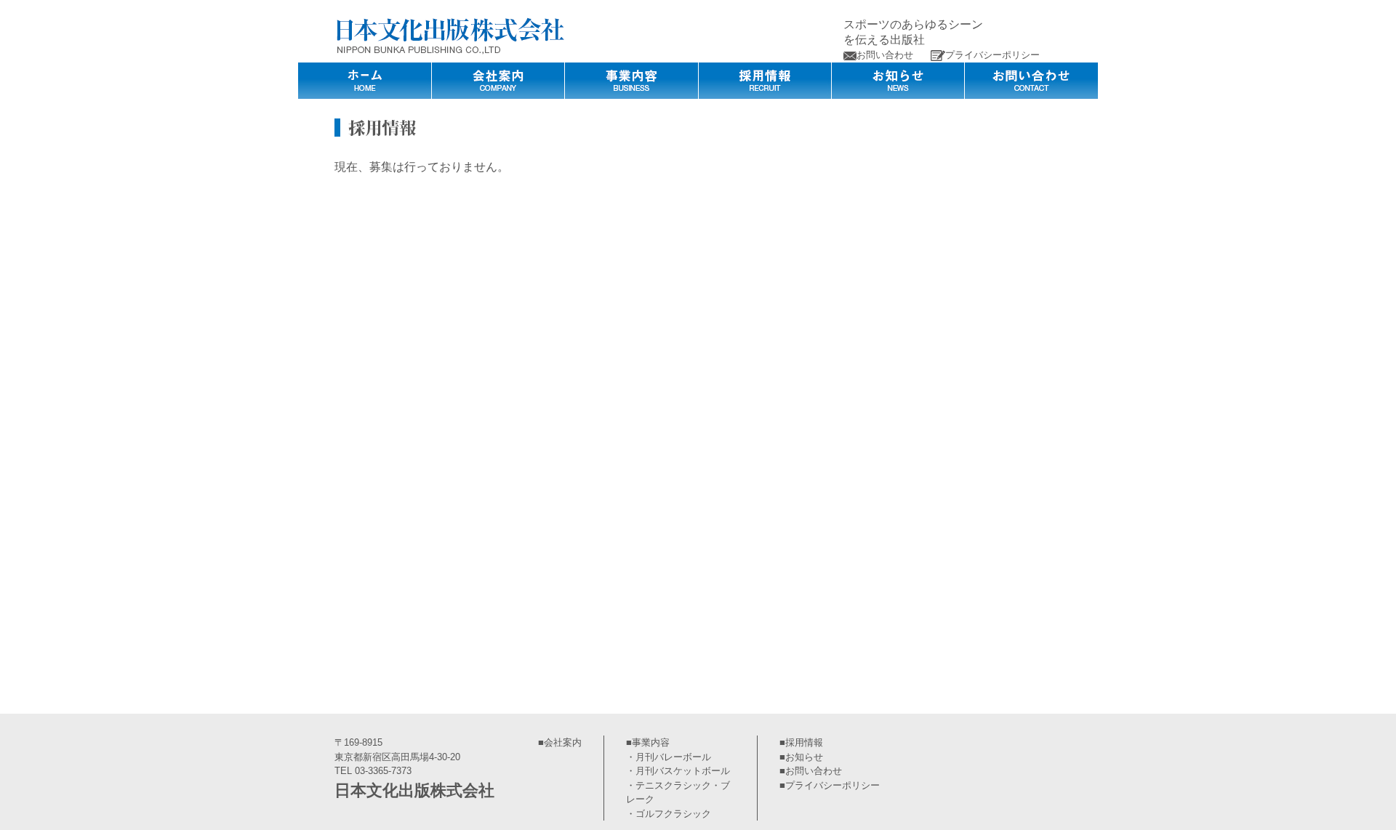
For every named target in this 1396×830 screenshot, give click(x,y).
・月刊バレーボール (668, 757)
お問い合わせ (885, 54)
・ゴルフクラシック (668, 813)
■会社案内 (560, 742)
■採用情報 (801, 742)
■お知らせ (801, 757)
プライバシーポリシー (992, 54)
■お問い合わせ (810, 770)
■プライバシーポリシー (829, 785)
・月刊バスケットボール (678, 770)
